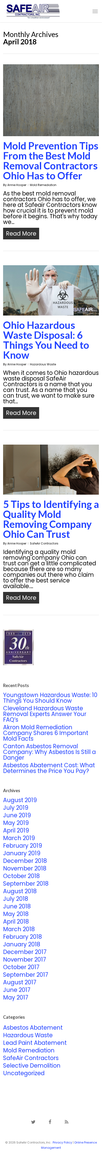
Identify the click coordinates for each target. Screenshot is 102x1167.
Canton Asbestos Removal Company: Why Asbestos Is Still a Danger (49, 752)
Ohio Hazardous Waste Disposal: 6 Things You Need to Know (46, 340)
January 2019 (22, 853)
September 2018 (26, 884)
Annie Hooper (16, 185)
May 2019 (16, 823)
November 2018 (24, 868)
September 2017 (25, 975)
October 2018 (21, 876)
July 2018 (15, 899)
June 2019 (17, 815)
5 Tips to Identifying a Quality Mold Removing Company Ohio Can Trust (51, 519)
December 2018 (25, 861)
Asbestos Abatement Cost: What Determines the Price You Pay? (49, 768)
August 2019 (20, 800)
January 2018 (21, 944)
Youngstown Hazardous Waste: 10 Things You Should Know (50, 698)
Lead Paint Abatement (35, 1043)
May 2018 (16, 914)
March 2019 (19, 838)
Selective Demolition (31, 1066)
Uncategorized (24, 1073)
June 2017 (16, 990)
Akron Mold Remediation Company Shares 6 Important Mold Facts (45, 733)
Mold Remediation (43, 185)
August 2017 (19, 982)
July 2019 (15, 808)
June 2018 (17, 906)
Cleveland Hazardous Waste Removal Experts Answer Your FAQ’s (44, 714)
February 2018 (22, 937)
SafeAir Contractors (44, 543)
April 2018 (16, 922)
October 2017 (21, 967)
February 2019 (22, 846)
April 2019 (16, 830)
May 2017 (15, 997)
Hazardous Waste (43, 364)
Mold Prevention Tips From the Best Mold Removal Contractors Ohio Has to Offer (50, 160)
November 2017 (24, 959)
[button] (95, 11)
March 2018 (19, 929)
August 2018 (20, 891)
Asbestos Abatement (33, 1028)
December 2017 (24, 952)
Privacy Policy (62, 1142)
